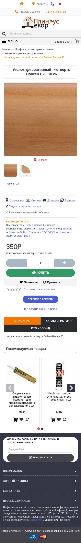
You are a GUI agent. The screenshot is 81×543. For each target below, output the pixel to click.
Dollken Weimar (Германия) (40, 225)
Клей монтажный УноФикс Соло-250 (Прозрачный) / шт (59, 396)
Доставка (53, 200)
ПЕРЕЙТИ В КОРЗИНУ (40, 299)
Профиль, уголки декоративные (54, 228)
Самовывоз (17, 200)
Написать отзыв (46, 289)
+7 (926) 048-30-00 (55, 11)
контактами (36, 519)
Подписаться (42, 457)
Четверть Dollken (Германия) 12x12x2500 (32, 232)
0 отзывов (29, 289)
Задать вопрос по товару (25, 206)
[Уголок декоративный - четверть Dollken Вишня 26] (40, 119)
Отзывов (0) (40, 328)
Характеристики (59, 320)
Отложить (31, 282)
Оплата (36, 200)
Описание (22, 320)
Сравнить (54, 282)
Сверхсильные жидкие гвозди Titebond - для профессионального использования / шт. (22, 399)
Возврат (70, 200)
